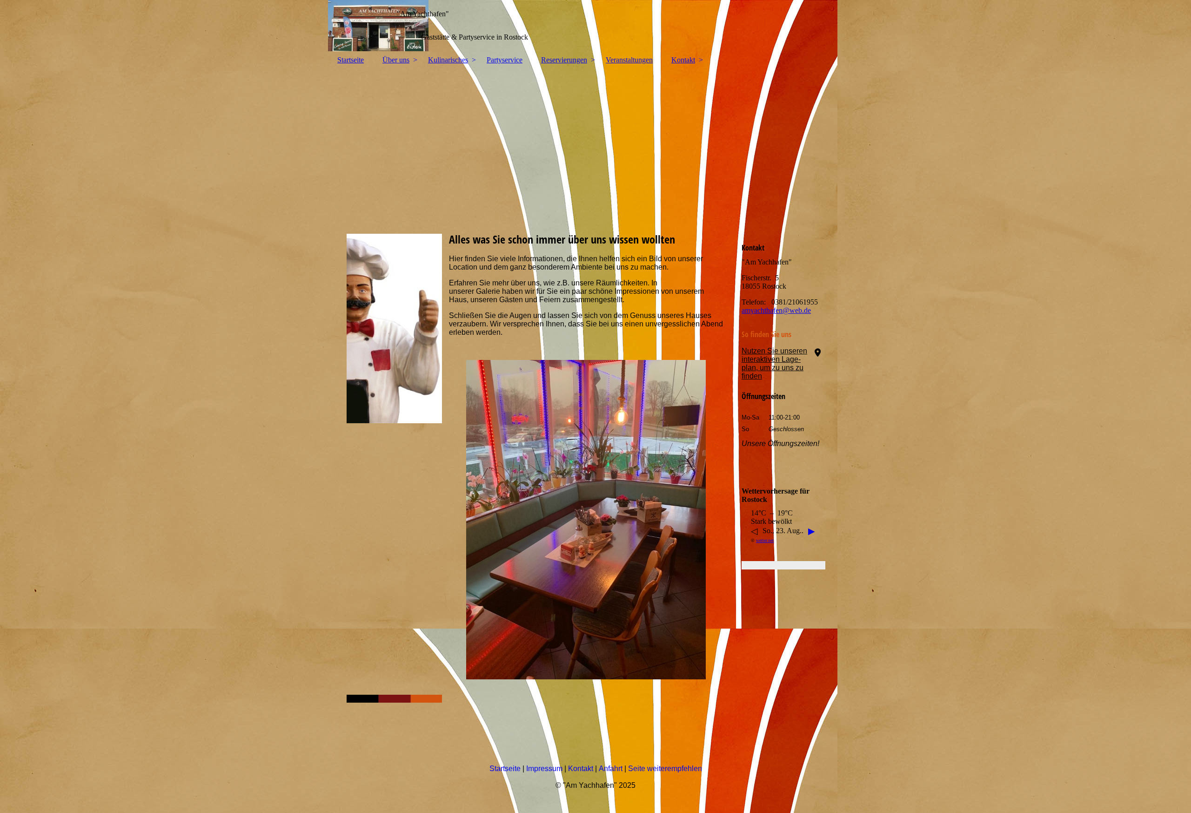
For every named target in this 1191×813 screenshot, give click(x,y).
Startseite (350, 60)
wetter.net (765, 540)
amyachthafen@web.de (776, 310)
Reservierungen (564, 60)
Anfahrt (610, 768)
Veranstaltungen (629, 60)
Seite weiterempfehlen (665, 768)
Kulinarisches (448, 60)
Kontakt (683, 60)
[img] (595, 25)
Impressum (544, 768)
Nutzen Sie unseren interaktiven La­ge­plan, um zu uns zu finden (774, 363)
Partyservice (504, 60)
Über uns (395, 60)
